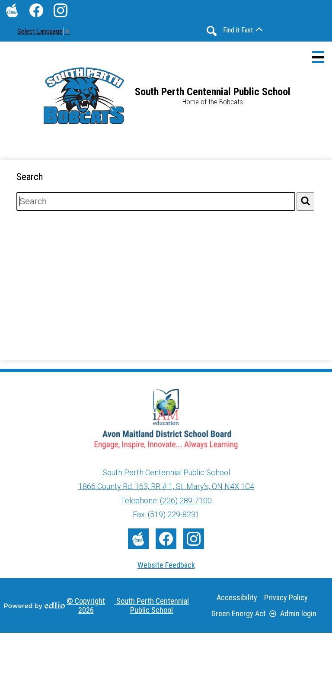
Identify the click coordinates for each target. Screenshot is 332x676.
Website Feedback (166, 565)
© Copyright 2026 (128, 605)
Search (212, 31)
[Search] (305, 201)
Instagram (60, 10)
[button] (242, 30)
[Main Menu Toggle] (318, 57)
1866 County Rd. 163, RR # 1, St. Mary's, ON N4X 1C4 (166, 486)
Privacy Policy (286, 597)
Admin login (298, 613)
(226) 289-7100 (186, 500)
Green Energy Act (238, 613)
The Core (12, 10)
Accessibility (237, 597)
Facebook (36, 10)
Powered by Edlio (34, 605)
